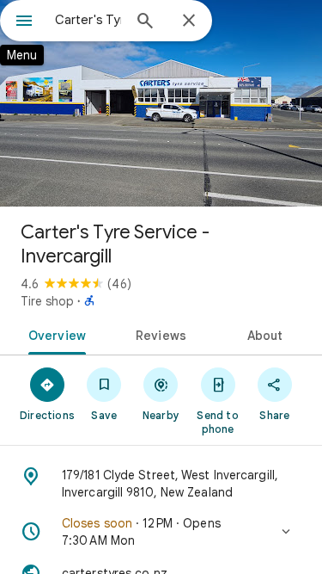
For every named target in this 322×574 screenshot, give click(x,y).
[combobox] (88, 19)
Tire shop (47, 301)
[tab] (54, 334)
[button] (161, 532)
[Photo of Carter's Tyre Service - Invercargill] (161, 103)
